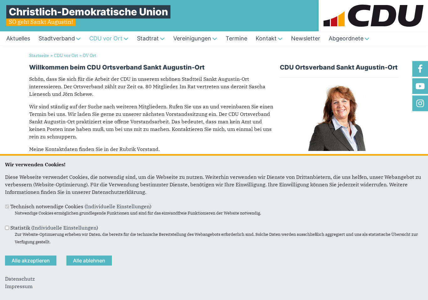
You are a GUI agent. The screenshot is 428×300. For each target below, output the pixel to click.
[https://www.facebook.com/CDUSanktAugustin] (420, 69)
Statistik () (54, 228)
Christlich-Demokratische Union (88, 12)
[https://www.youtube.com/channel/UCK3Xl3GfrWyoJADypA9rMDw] (420, 86)
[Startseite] (373, 4)
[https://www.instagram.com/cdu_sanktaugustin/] (420, 103)
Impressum (19, 286)
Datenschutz (20, 279)
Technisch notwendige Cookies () (80, 206)
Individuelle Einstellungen (118, 206)
